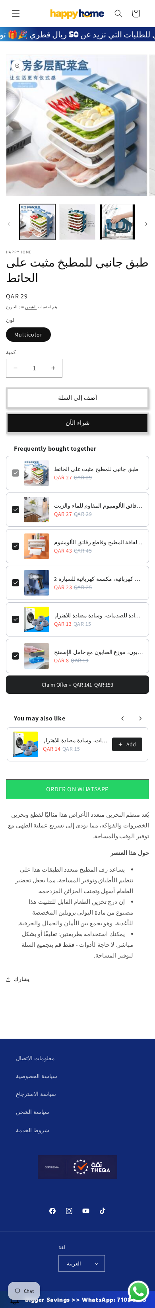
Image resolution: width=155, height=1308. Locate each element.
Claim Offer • (77, 684)
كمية (11, 352)
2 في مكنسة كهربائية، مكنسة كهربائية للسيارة (98, 578)
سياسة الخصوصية (36, 1076)
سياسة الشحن (32, 1111)
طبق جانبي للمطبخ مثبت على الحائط (96, 469)
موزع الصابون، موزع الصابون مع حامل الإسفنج (98, 652)
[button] (16, 13)
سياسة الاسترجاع (36, 1094)
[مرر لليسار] (8, 224)
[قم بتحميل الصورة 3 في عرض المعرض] (117, 222)
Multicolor (28, 334)
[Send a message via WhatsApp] (138, 1291)
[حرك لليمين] (146, 224)
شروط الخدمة (32, 1130)
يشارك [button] (21, 979)
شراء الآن (78, 422)
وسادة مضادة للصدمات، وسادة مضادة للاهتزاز (98, 615)
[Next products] (140, 718)
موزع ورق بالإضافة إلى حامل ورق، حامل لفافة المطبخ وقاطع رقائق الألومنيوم (98, 542)
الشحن (31, 306)
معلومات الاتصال (35, 1058)
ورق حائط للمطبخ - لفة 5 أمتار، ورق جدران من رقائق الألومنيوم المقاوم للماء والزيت (98, 505)
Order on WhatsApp (77, 789)
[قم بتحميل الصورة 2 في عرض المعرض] (77, 222)
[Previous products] (123, 718)
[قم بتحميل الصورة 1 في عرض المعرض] (37, 222)
